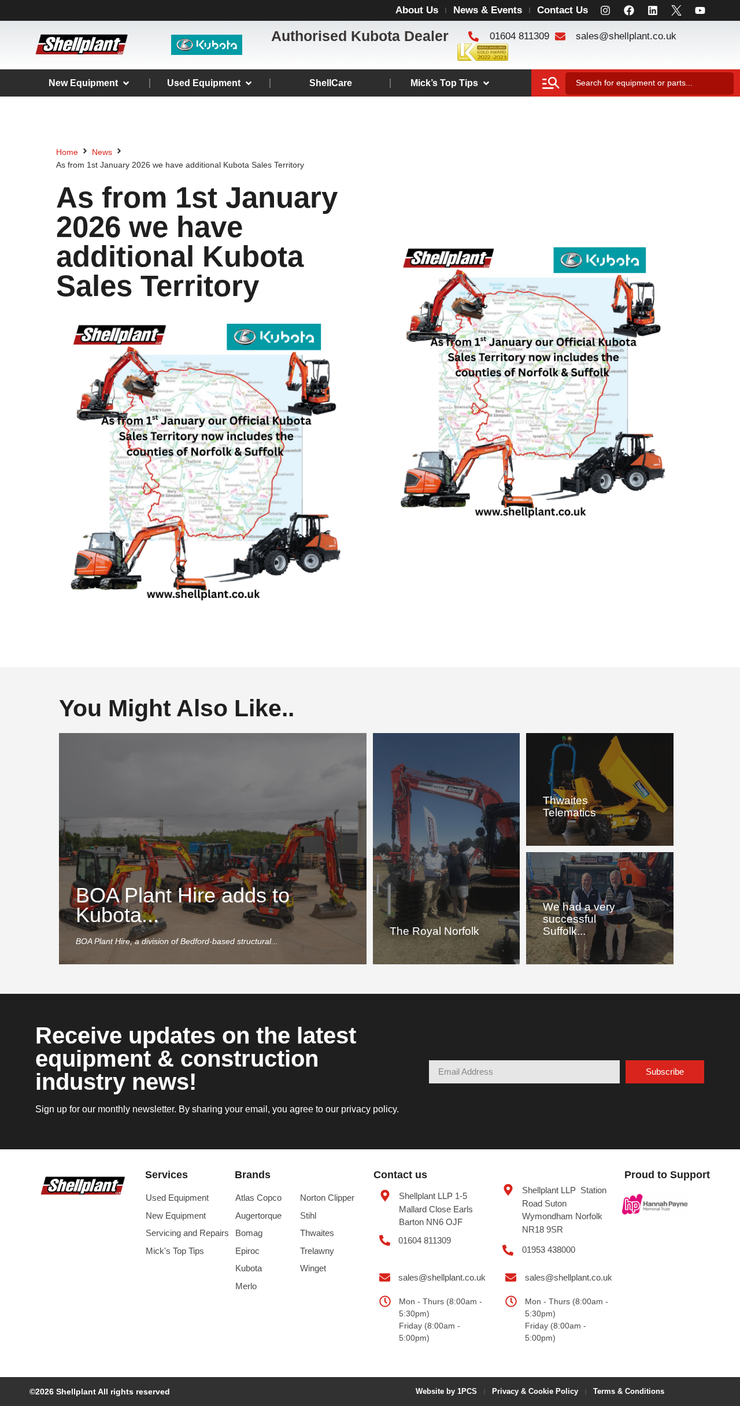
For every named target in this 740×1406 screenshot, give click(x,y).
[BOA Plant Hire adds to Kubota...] (212, 848)
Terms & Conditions (628, 1391)
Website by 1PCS (446, 1391)
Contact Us (562, 10)
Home (67, 152)
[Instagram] (605, 10)
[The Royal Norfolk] (446, 848)
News (102, 152)
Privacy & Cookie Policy (535, 1391)
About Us (416, 10)
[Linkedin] (652, 10)
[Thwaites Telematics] (600, 789)
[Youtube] (700, 10)
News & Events (487, 10)
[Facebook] (629, 10)
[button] (89, 83)
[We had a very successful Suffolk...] (600, 908)
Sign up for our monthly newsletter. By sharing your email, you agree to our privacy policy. (217, 1109)
